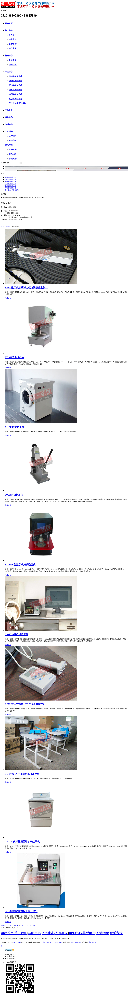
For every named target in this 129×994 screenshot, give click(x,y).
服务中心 (9, 117)
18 (22, 925)
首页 (2, 226)
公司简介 (13, 35)
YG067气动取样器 (14, 357)
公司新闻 (13, 60)
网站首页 (9, 23)
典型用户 (9, 124)
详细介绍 (8, 298)
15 (15, 925)
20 (27, 925)
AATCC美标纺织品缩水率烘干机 (22, 841)
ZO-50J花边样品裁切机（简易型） (23, 774)
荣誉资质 (13, 44)
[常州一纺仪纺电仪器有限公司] (29, 7)
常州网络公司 (76, 942)
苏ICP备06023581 (49, 942)
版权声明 (58, 942)
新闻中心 (9, 55)
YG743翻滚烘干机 (14, 427)
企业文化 (13, 39)
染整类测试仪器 (15, 90)
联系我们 (13, 154)
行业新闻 (13, 65)
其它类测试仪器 (15, 99)
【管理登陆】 (93, 942)
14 (12, 925)
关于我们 (9, 30)
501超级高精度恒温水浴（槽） (21, 911)
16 (17, 925)
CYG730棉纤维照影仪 (16, 634)
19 (24, 925)
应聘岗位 (13, 140)
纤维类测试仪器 (15, 85)
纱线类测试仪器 (15, 76)
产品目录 (9, 110)
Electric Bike (17, 942)
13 (10, 925)
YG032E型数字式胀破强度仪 (20, 564)
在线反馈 (13, 159)
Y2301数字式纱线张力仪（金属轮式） (25, 704)
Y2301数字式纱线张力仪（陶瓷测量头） (26, 287)
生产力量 (13, 48)
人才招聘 (9, 131)
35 (30, 925)
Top (2, 946)
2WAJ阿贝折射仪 (14, 494)
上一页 (3, 925)
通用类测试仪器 (15, 94)
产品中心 (9, 72)
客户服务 (13, 149)
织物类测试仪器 (15, 81)
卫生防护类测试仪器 (17, 103)
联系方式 (8, 145)
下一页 (34, 925)
